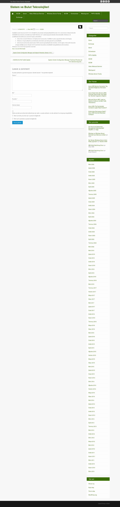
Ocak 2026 (91, 172)
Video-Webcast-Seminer (36, 13)
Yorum (14, 75)
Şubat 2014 (91, 404)
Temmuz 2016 (92, 321)
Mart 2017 (91, 303)
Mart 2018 (91, 284)
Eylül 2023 (91, 239)
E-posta (14, 99)
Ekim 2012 (91, 437)
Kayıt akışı (91, 487)
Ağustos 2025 (92, 190)
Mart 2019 (91, 250)
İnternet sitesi (16, 105)
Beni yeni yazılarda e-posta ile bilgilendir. (25, 119)
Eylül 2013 (91, 423)
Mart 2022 (91, 247)
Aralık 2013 (91, 411)
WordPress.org (92, 495)
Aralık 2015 (91, 344)
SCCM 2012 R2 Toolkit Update (21, 60)
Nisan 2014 (91, 396)
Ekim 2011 (91, 460)
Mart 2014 (91, 400)
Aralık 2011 (91, 452)
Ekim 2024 (91, 213)
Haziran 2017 (92, 291)
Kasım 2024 (91, 209)
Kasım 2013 (91, 415)
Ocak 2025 (91, 202)
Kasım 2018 (91, 265)
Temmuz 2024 (92, 224)
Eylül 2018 (91, 273)
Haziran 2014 (92, 389)
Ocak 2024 (91, 228)
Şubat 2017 (91, 306)
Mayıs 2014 (91, 393)
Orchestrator (74, 13)
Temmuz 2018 (92, 280)
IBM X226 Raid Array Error (95, 145)
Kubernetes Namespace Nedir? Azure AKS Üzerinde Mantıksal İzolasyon (97, 112)
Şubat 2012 (91, 449)
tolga (97, 129)
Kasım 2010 (91, 467)
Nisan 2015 (91, 363)
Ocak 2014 (91, 407)
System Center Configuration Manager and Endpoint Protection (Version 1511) (32, 52)
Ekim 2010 (91, 471)
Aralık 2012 (91, 434)
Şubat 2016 (91, 336)
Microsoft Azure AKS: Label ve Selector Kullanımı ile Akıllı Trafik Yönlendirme (97, 101)
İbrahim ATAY (103, 141)
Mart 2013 (91, 430)
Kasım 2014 (91, 378)
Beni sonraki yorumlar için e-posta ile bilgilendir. (27, 116)
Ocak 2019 (91, 258)
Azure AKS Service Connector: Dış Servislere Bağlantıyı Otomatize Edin (97, 87)
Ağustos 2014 (92, 385)
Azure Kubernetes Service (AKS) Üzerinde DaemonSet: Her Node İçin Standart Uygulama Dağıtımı (97, 94)
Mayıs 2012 (91, 441)
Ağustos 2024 (92, 220)
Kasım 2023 (91, 235)
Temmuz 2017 (92, 288)
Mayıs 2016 (91, 325)
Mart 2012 (91, 445)
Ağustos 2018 (92, 276)
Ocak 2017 (91, 310)
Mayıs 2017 (91, 295)
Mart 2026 (91, 164)
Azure (90, 40)
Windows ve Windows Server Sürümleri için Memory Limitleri (97, 134)
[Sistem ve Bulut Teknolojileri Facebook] (104, 1)
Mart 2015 (91, 366)
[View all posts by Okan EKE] (34, 29)
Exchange (19, 17)
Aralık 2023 (91, 232)
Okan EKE (30, 29)
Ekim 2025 (91, 183)
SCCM (18, 13)
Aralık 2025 (91, 175)
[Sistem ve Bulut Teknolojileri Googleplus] (101, 1)
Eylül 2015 (91, 348)
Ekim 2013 (91, 419)
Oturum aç (91, 484)
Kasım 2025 (91, 179)
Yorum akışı (91, 491)
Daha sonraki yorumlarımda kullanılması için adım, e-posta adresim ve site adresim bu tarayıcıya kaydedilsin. (42, 113)
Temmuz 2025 (92, 194)
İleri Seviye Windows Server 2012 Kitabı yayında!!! (97, 140)
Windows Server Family (54, 13)
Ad (13, 93)
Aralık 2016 (91, 314)
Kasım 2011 (91, 456)
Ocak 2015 (91, 374)
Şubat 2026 (91, 168)
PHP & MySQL (95, 13)
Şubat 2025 (91, 198)
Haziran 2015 (92, 355)
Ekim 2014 (91, 381)
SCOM (66, 13)
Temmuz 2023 (92, 243)
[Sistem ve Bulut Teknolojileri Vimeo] (106, 1)
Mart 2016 (91, 333)
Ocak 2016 (91, 340)
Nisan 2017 (91, 299)
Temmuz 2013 (92, 426)
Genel (25, 13)
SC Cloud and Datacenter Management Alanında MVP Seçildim (96, 128)
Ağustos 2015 (92, 351)
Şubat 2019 (91, 254)
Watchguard (85, 13)
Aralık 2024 (91, 205)
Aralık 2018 (91, 261)
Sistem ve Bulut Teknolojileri (29, 7)
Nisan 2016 (91, 329)
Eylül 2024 (91, 217)
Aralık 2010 (91, 464)
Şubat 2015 (91, 370)
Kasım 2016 (91, 318)
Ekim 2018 (91, 269)
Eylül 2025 (91, 187)
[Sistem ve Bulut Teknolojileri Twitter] (109, 1)
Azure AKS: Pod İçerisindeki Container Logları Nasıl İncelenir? (97, 107)
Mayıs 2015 (91, 359)
